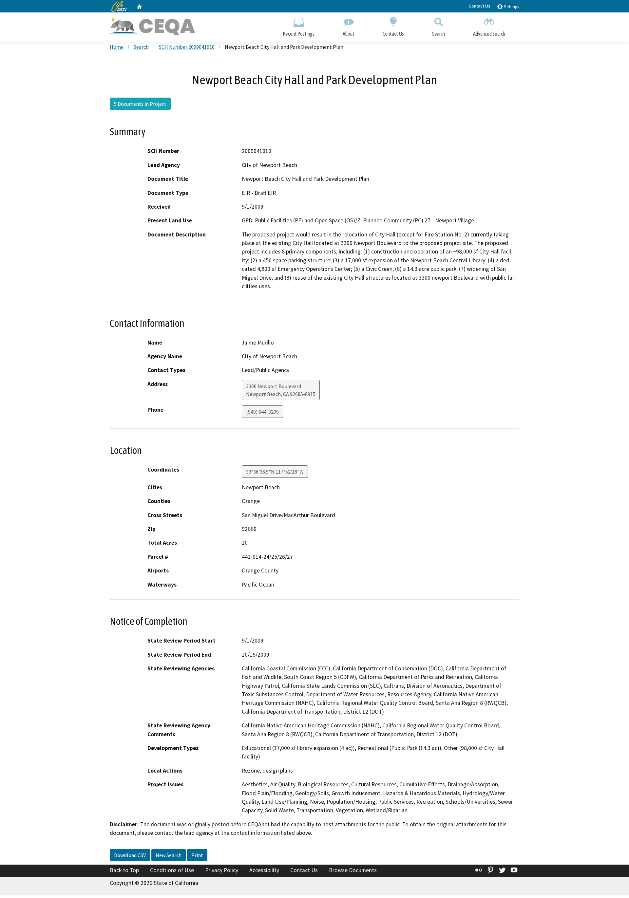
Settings (511, 6)
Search (438, 34)
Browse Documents (353, 870)
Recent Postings (298, 34)
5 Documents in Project (140, 104)
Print (197, 855)
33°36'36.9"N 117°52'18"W (275, 471)
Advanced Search (489, 34)
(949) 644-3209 (262, 411)
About (348, 34)
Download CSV (130, 855)
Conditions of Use (172, 870)
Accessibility (264, 870)
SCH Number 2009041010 (187, 47)
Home (117, 47)
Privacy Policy (221, 870)
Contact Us (479, 6)
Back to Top (124, 870)
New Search (168, 855)
